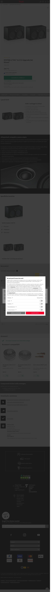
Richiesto (9, 297)
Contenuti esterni (11, 309)
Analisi (9, 300)
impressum (41, 294)
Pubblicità (9, 303)
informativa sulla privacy (32, 294)
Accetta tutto (35, 313)
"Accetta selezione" (11, 292)
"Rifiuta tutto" (12, 286)
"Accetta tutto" (35, 287)
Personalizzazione (11, 306)
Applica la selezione (16, 313)
